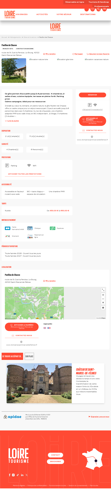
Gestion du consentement (78, 485)
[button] (98, 9)
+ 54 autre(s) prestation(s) (92, 109)
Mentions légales (19, 485)
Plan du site (94, 485)
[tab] (29, 356)
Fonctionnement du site (57, 485)
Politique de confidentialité (37, 485)
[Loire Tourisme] (10, 14)
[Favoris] (92, 9)
